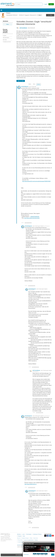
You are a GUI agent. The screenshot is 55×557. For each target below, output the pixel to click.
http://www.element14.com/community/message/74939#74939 (36, 181)
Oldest (30, 84)
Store (24, 536)
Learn (23, 534)
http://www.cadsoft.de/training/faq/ (32, 218)
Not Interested (26, 554)
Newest (38, 84)
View (53, 554)
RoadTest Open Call (29, 543)
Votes (34, 84)
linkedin (50, 536)
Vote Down (23, 222)
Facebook (48, 536)
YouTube (53, 536)
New (51, 15)
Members (19, 534)
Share (7, 24)
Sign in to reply (21, 80)
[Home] (7, 4)
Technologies (28, 534)
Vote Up (21, 222)
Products (8, 13)
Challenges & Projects (37, 534)
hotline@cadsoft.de (34, 216)
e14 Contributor (23, 27)
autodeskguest (25, 86)
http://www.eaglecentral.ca (30, 484)
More (40, 15)
